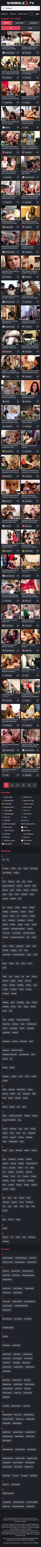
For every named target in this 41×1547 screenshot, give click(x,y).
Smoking (5, 1176)
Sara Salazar (6, 1462)
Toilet (21, 1206)
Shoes (5, 1168)
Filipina (13, 981)
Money (11, 1098)
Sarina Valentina (18, 1462)
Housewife (30, 1028)
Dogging (13, 950)
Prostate (20, 1137)
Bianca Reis (16, 1275)
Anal (19, 868)
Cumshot (5, 937)
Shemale (21, 1163)
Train (33, 1206)
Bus (20, 898)
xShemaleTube (9, 750)
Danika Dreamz (17, 1301)
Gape (27, 1002)
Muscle (25, 1098)
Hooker (22, 1028)
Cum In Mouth (16, 933)
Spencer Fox (29, 1467)
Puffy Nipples (13, 1141)
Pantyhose (13, 1129)
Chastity (31, 907)
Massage (12, 1089)
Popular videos (22, 14)
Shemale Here (9, 800)
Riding (11, 1150)
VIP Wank (27, 844)
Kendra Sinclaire (8, 1388)
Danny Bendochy (30, 1301)
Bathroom (11, 881)
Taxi (15, 1198)
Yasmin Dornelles (32, 1502)
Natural (5, 1107)
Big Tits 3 (27, 837)
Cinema (5, 916)
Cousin (34, 924)
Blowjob (26, 890)
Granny (26, 1006)
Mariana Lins (20, 1419)
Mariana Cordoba (8, 1419)
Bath (4, 881)
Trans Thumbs (9, 830)
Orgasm (34, 1115)
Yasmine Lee (30, 1506)
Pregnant (13, 1137)
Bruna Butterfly (7, 1279)
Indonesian (6, 1041)
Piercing (33, 1129)
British (32, 894)
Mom (4, 1098)
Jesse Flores (28, 1358)
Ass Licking (34, 868)
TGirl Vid (7, 817)
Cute (28, 937)
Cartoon (9, 907)
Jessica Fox (6, 1362)
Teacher (21, 1198)
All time (6, 23)
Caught (24, 907)
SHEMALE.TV (20, 2)
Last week (33, 23)
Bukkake (13, 898)
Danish (11, 946)
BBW (23, 881)
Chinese (23, 911)
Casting (17, 907)
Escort (30, 963)
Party (20, 1129)
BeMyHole (8, 152)
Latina (27, 1076)
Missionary (26, 1094)
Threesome (29, 1202)
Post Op (5, 1137)
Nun (18, 1107)
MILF (19, 1094)
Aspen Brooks (31, 1262)
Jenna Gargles (17, 1358)
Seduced (29, 1159)
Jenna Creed (6, 1358)
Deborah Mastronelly (21, 1306)
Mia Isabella (6, 1423)
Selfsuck (5, 1163)
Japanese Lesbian (17, 1050)
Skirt (4, 1172)
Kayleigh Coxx (7, 1384)
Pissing (5, 1133)
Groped (33, 1006)
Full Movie (6, 993)
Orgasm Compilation (9, 1120)
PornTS (26, 820)
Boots (4, 894)
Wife (24, 1237)
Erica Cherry (18, 1319)
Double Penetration (18, 954)
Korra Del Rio (28, 1393)
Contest (5, 924)
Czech (34, 937)
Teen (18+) (6, 1202)
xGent (25, 827)
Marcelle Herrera (29, 1415)
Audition (16, 873)
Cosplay (12, 924)
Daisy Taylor (6, 1301)
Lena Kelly (6, 1406)
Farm (10, 976)
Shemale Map (8, 814)
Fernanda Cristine (8, 1327)
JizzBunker (28, 252)
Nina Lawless (7, 1440)
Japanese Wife (23, 1054)
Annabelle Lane (19, 1262)
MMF (34, 1094)
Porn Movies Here (29, 824)
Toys (27, 1206)
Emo (17, 963)
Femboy (34, 976)
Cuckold (29, 929)
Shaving (13, 1163)
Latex (20, 1076)
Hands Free (6, 1024)
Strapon (19, 1185)
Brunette (5, 898)
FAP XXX (7, 820)
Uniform (10, 1219)
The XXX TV (28, 814)
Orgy (19, 1120)
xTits (26, 127)
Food (35, 985)
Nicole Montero (30, 1432)
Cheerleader (14, 911)
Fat (23, 976)
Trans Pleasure (29, 834)
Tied (4, 1206)
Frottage (28, 989)
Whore (18, 1237)
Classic (12, 916)
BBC (18, 881)
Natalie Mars (6, 1432)
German (34, 1002)
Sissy (32, 1168)
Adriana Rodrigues (21, 1258)
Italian (31, 1041)
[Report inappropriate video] (18, 52)
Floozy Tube (28, 807)
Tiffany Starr (6, 1475)
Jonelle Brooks (18, 1367)
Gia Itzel (5, 1336)
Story (4, 1185)
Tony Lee (15, 1475)
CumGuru (7, 834)
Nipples (12, 1107)
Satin (4, 1159)
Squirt (13, 1180)
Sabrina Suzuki (19, 1458)
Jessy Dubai (26, 1362)
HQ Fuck (7, 837)
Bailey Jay (6, 1271)
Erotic (23, 963)
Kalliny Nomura (17, 1380)
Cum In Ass (6, 933)
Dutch (35, 954)
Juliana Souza (30, 1367)
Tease (28, 1198)
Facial (4, 976)
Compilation (21, 920)
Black (12, 890)
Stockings (31, 1180)
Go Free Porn (28, 840)
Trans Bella (33, 1475)
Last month (19, 23)
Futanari (14, 993)
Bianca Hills (6, 1275)
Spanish (33, 1176)
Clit (18, 916)
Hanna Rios (6, 1345)
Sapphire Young (32, 1458)
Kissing (5, 1067)
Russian (34, 1150)
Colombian (11, 920)
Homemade (13, 1028)
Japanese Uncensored (10, 1054)
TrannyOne (8, 77)
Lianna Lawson (16, 1406)
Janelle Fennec (27, 1354)
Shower (20, 1168)
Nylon (24, 1107)
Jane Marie (17, 1354)
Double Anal (6, 954)
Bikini (34, 886)
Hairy (4, 1020)
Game (12, 1002)
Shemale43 (8, 844)
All (11, 28)
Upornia (27, 700)
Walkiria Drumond (8, 1493)
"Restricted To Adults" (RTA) (29, 1538)
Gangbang (20, 1002)
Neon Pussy (8, 827)
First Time (28, 981)
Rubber (27, 1150)
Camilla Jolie (6, 1288)
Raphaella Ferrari (8, 1449)
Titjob (15, 1206)
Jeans (33, 1054)
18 (3, 859)
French (21, 989)
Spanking (6, 1180)
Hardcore (15, 1024)
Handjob (11, 1020)
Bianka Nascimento (28, 1275)
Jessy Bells (16, 1362)
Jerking (5, 1059)
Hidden (5, 1028)
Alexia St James (7, 1262)
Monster (17, 1098)
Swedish (5, 1189)
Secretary (20, 1159)
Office (4, 1115)
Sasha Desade (29, 1462)
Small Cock (19, 1172)
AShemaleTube (9, 53)
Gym (10, 1011)
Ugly (4, 1219)
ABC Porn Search (10, 824)
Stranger (11, 1185)
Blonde (19, 890)
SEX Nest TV (28, 797)
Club (4, 920)
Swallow (34, 1185)
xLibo (25, 817)
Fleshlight (20, 985)
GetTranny (28, 277)
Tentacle (14, 1202)
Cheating (5, 911)
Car (4, 907)
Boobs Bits (27, 830)
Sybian (13, 1189)
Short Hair (12, 1168)
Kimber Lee (17, 1393)
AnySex (27, 102)
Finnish (20, 981)
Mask (4, 1089)
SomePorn (8, 551)
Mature (30, 1089)
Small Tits (29, 1172)
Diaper (28, 946)
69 (7, 859)
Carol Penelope (17, 1288)
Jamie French (7, 1354)
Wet (12, 1237)
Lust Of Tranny (28, 804)
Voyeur (5, 1228)
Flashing (12, 985)
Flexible (28, 985)
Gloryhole (6, 1006)
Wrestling (6, 1241)
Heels (22, 1024)
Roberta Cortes (20, 1449)
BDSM (30, 881)
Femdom (5, 981)
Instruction (23, 1041)
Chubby (30, 911)
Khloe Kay (27, 1388)
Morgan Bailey (17, 1423)
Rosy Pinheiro (31, 1449)
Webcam (5, 1237)
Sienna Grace (18, 1467)
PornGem (27, 77)
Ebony (5, 963)
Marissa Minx (30, 1419)
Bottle (17, 894)
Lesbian (5, 1080)
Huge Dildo (6, 1032)
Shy (26, 1168)
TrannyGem (28, 501)
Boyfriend (24, 894)
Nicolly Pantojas (7, 1436)
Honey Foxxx (16, 1345)
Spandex (25, 1176)
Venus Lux (6, 1484)
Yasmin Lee (6, 1506)
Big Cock (27, 886)
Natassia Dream (18, 1432)
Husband (15, 1032)
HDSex (7, 401)
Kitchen (12, 1067)
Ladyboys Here (9, 807)
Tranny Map (8, 810)
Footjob (5, 989)
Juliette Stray (7, 1371)
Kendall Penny (18, 1384)
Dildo (34, 946)
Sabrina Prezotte (8, 1458)
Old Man (27, 1115)
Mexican (5, 1094)
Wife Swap (31, 1237)
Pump (22, 1141)
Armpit (26, 868)
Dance (5, 946)
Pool (24, 1133)
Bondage (34, 890)
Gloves (13, 1006)
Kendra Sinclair (29, 1384)
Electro (11, 963)
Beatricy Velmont (28, 1271)
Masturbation (21, 1089)
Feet (27, 976)
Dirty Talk (5, 950)
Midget (13, 1094)
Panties (5, 1129)
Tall (4, 1198)
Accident (5, 868)
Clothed (32, 916)
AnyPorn (27, 576)
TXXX (26, 675)
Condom (30, 920)
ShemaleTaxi (9, 227)
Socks (13, 1176)
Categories (4, 14)
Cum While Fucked (29, 933)
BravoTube (8, 102)
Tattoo (9, 1198)
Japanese (6, 1050)
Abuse (36, 1543)
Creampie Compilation (18, 929)
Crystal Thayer (17, 1292)
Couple (27, 924)
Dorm (26, 950)
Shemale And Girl (31, 1163)
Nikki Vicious (30, 1436)
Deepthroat (19, 946)
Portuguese (31, 1133)
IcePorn (7, 127)
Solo (19, 1176)
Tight (9, 1206)
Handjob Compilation (23, 1020)
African (13, 868)
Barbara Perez (15, 1271)
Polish (18, 1133)
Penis (26, 1129)
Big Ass (19, 886)
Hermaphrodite (31, 1024)
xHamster (28, 53)
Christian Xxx (6, 1292)
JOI (11, 1059)
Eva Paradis (27, 1319)
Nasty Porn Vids (29, 800)
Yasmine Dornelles (18, 1506)
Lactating (5, 1076)
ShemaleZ (8, 177)
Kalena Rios (6, 1380)
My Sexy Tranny (9, 840)
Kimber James (7, 1393)
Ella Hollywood (7, 1319)
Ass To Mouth (7, 873)
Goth (19, 1006)
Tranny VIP (7, 804)
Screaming (12, 1159)
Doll (20, 950)
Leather (34, 1076)
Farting (17, 976)
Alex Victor (32, 1258)
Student (26, 1185)
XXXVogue (28, 725)
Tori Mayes (24, 1475)
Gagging (5, 1002)
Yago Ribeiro (7, 1502)
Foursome (13, 989)
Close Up (24, 916)
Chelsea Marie (29, 1288)
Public (4, 1141)
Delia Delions (7, 1310)
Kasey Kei (27, 1380)
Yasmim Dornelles (18, 1502)
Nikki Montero (19, 1436)
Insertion (14, 1041)
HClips (7, 376)
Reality (5, 1150)
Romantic (19, 1150)
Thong (21, 1202)
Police (12, 1133)
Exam (4, 967)
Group (5, 1011)
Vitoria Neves (16, 1484)
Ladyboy (13, 1076)
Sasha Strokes (7, 1467)
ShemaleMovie (9, 650)
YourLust (8, 526)
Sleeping (11, 1172)
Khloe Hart (18, 1388)
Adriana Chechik (8, 1258)
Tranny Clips (8, 797)
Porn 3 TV (27, 810)
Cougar (20, 924)
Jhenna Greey (7, 1367)
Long (30, 28)
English (37, 14)
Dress (29, 954)
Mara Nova (18, 1415)
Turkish (5, 1210)
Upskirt (18, 1219)
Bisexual (5, 890)
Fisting (5, 985)
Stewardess (21, 1180)
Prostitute (29, 1137)
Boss (10, 894)
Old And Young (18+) (15, 1115)
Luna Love (26, 1406)
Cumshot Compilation (17, 937)
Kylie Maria (6, 1397)
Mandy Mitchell (7, 1415)
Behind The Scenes (8, 886)
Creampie (6, 929)
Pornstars (13, 14)
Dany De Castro (7, 1306)
